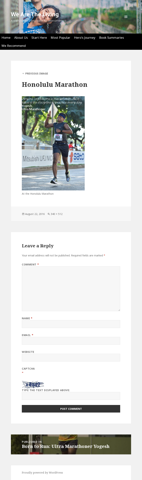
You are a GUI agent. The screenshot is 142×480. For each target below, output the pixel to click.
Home (6, 37)
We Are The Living (35, 14)
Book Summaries (111, 37)
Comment (30, 264)
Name (27, 318)
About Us (21, 37)
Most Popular (60, 37)
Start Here (39, 37)
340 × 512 (56, 214)
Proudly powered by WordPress (42, 472)
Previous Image (36, 73)
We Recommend (13, 46)
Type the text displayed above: (46, 390)
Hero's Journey (84, 37)
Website (28, 352)
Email (27, 335)
